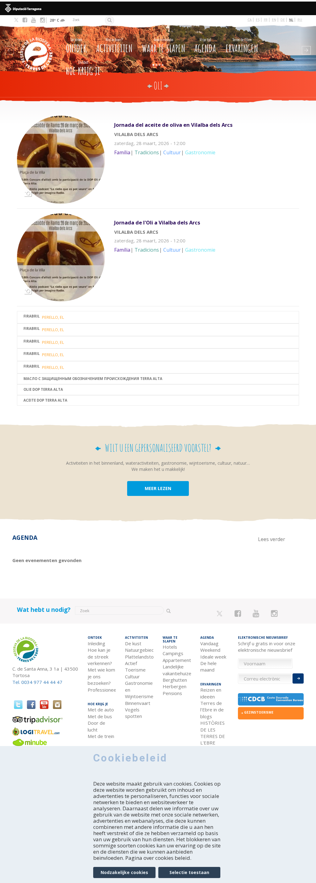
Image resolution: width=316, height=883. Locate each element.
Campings (173, 653)
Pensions (172, 693)
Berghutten (175, 680)
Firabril (31, 316)
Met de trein (101, 736)
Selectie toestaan (189, 872)
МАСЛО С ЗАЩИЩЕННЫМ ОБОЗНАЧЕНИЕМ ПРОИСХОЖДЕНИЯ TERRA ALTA (92, 379)
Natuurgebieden (139, 650)
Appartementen (177, 660)
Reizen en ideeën (210, 693)
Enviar (298, 678)
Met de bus (100, 716)
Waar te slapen (163, 45)
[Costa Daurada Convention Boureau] (271, 699)
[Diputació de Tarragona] (158, 8)
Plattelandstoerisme (139, 657)
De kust (133, 643)
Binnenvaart (137, 703)
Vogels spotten (133, 712)
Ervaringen (242, 45)
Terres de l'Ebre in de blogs (212, 709)
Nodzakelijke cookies (124, 872)
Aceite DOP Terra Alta (45, 401)
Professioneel (102, 690)
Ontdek (76, 45)
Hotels (170, 647)
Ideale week (213, 657)
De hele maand (208, 666)
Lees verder (207, 147)
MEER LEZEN (158, 488)
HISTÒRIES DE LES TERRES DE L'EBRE (212, 733)
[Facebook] (25, 20)
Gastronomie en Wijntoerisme (139, 689)
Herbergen (174, 686)
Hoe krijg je (83, 68)
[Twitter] (16, 20)
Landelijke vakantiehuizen (177, 669)
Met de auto (101, 709)
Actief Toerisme (135, 666)
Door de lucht (96, 726)
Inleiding (96, 643)
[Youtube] (33, 20)
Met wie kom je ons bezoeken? (101, 676)
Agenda (205, 45)
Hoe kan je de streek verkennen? (100, 656)
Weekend (210, 650)
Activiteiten (114, 45)
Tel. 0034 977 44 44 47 (37, 682)
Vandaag (209, 643)
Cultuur (132, 676)
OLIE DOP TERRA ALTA (43, 390)
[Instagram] (42, 20)
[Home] (37, 44)
